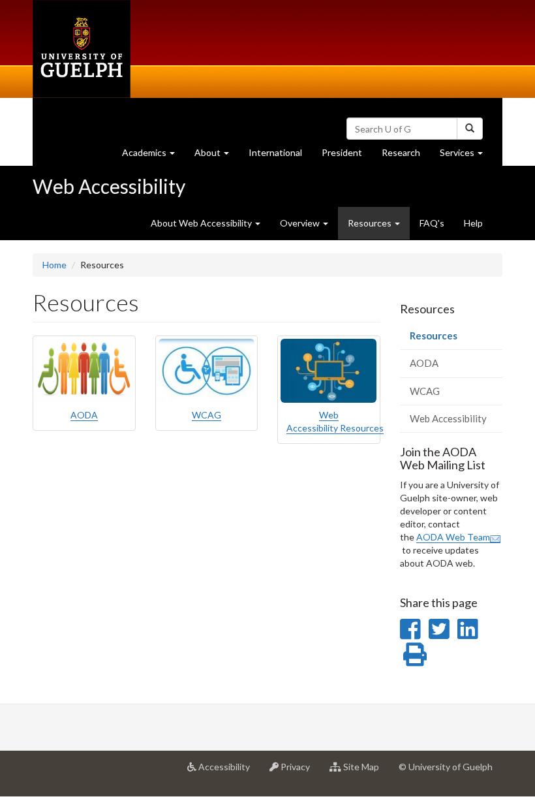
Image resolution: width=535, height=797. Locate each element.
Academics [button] (153, 156)
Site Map (365, 771)
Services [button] (466, 156)
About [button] (216, 156)
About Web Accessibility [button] (202, 222)
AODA (84, 414)
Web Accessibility (109, 186)
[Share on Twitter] (439, 628)
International (275, 152)
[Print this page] (415, 654)
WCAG (206, 414)
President (342, 152)
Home (54, 264)
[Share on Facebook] (410, 628)
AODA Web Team (453, 536)
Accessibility (228, 771)
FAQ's (432, 222)
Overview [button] (301, 222)
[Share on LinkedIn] (467, 628)
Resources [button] (379, 228)
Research (406, 156)
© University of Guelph (446, 766)
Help (473, 222)
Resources (452, 339)
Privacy (299, 771)
